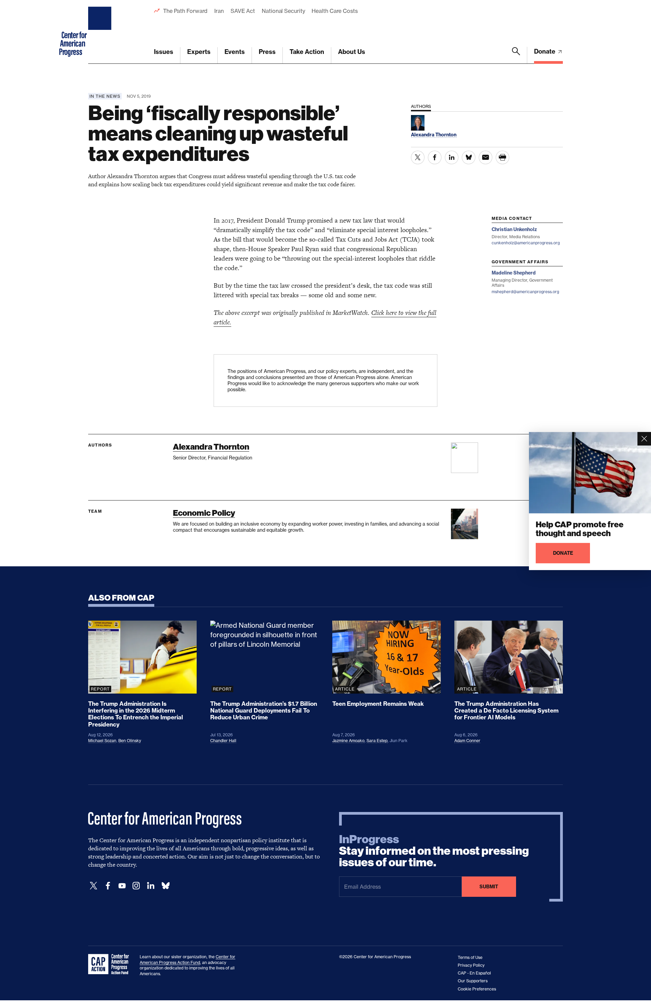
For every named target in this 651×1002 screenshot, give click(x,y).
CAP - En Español (474, 973)
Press (267, 52)
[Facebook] (107, 885)
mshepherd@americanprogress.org (525, 291)
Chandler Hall (223, 740)
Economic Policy (204, 513)
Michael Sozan (102, 740)
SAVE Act (243, 10)
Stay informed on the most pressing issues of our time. (434, 851)
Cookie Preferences (477, 988)
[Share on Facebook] (434, 157)
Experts (199, 52)
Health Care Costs (334, 10)
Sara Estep (377, 740)
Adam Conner (467, 740)
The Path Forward (185, 10)
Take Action (307, 52)
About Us (351, 52)
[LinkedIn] (150, 885)
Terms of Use (470, 957)
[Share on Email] (485, 157)
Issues (163, 52)
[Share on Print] (502, 157)
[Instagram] (136, 885)
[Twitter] (93, 885)
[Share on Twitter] (418, 157)
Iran (219, 10)
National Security (283, 10)
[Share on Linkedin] (451, 157)
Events (234, 52)
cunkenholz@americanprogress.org (526, 242)
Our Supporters (473, 980)
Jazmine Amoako (348, 740)
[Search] (516, 55)
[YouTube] (122, 885)
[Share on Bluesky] (468, 157)
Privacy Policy (471, 965)
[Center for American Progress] (100, 32)
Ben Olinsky (129, 740)
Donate (545, 51)
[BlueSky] (165, 885)
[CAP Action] (110, 964)
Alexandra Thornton (211, 447)
